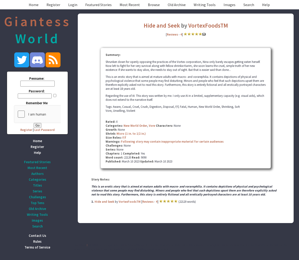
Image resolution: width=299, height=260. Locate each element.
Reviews (172, 34)
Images (229, 4)
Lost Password (44, 130)
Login (72, 4)
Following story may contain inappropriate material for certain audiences (172, 142)
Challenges (37, 197)
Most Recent (130, 4)
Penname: (36, 78)
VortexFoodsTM (208, 25)
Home (34, 4)
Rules (37, 241)
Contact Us (37, 235)
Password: (37, 91)
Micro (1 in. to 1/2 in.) (131, 134)
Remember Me (37, 103)
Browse (154, 4)
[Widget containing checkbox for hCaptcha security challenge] (49, 114)
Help (266, 4)
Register (53, 4)
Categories (37, 179)
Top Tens (37, 203)
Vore (152, 126)
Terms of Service (37, 247)
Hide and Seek (162, 25)
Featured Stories (98, 4)
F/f (124, 138)
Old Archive (177, 4)
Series (37, 191)
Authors (37, 173)
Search (248, 4)
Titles (37, 185)
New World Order (135, 126)
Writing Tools (205, 4)
